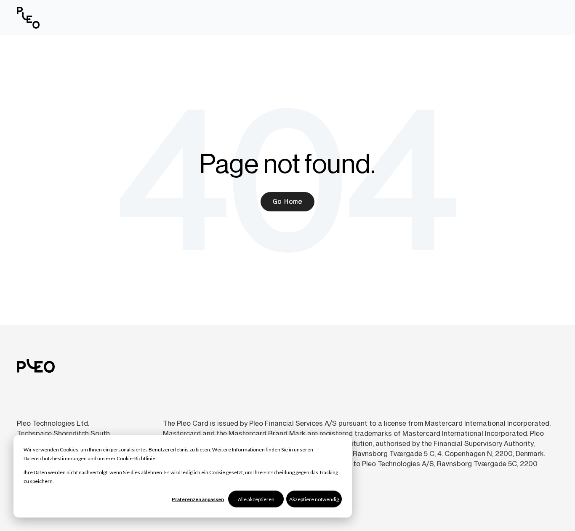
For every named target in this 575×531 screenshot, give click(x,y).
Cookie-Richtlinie (136, 458)
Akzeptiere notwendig (314, 499)
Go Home (287, 201)
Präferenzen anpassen (198, 499)
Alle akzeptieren (256, 499)
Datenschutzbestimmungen (55, 458)
